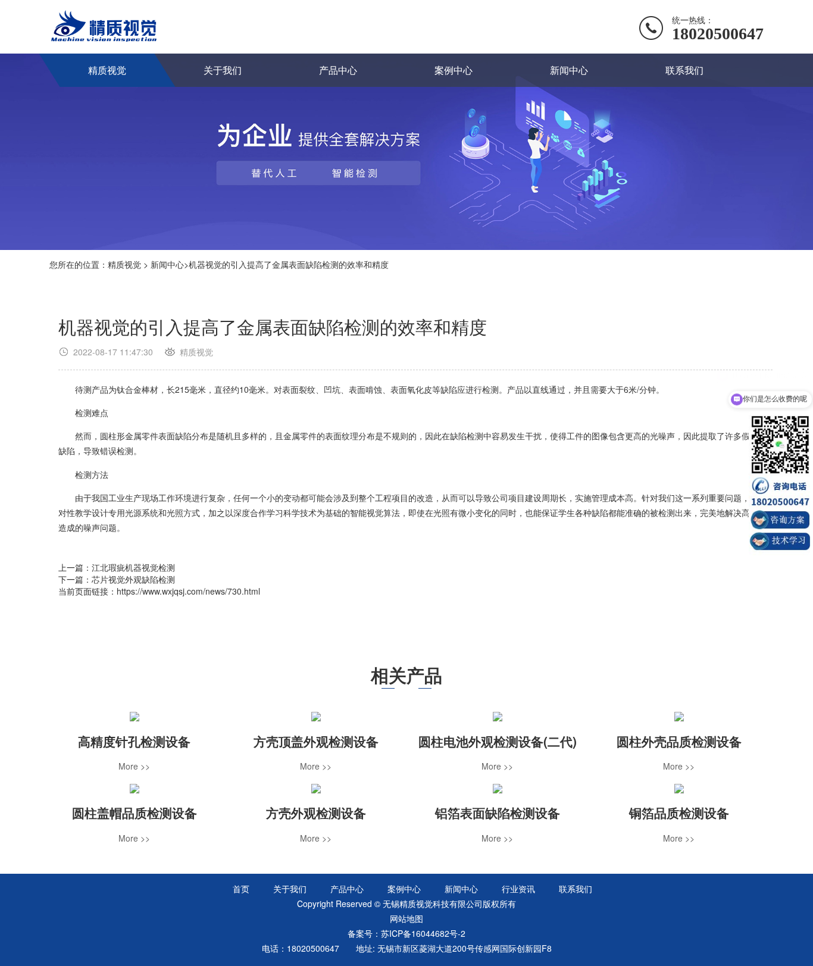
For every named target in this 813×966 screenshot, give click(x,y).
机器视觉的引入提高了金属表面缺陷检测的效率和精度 (289, 264)
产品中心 (338, 70)
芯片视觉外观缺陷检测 (133, 579)
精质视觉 (107, 70)
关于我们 (223, 70)
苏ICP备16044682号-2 (423, 933)
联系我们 (684, 70)
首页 (241, 889)
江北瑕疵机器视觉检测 (133, 567)
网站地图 (406, 918)
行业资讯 (518, 889)
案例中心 (453, 70)
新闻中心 (569, 70)
